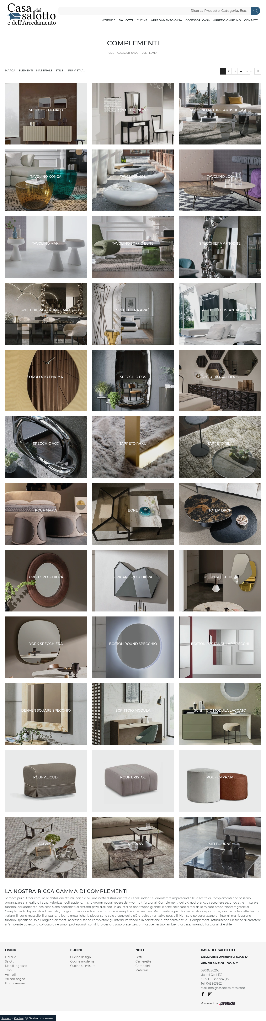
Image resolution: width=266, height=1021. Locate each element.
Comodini (142, 966)
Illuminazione (15, 983)
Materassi (142, 970)
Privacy (6, 1018)
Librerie (10, 957)
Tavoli (9, 970)
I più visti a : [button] (75, 70)
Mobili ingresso (16, 966)
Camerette (143, 961)
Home (110, 52)
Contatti (251, 20)
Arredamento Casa (166, 20)
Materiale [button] (44, 70)
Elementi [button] (25, 70)
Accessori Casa (197, 20)
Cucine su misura (82, 966)
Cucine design (80, 957)
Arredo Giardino (227, 20)
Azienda (109, 20)
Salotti (126, 20)
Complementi (150, 52)
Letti (138, 957)
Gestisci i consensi (41, 1018)
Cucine (142, 20)
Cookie (18, 1018)
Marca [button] (10, 70)
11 (258, 71)
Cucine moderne (82, 961)
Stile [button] (59, 70)
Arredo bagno (15, 979)
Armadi (10, 974)
